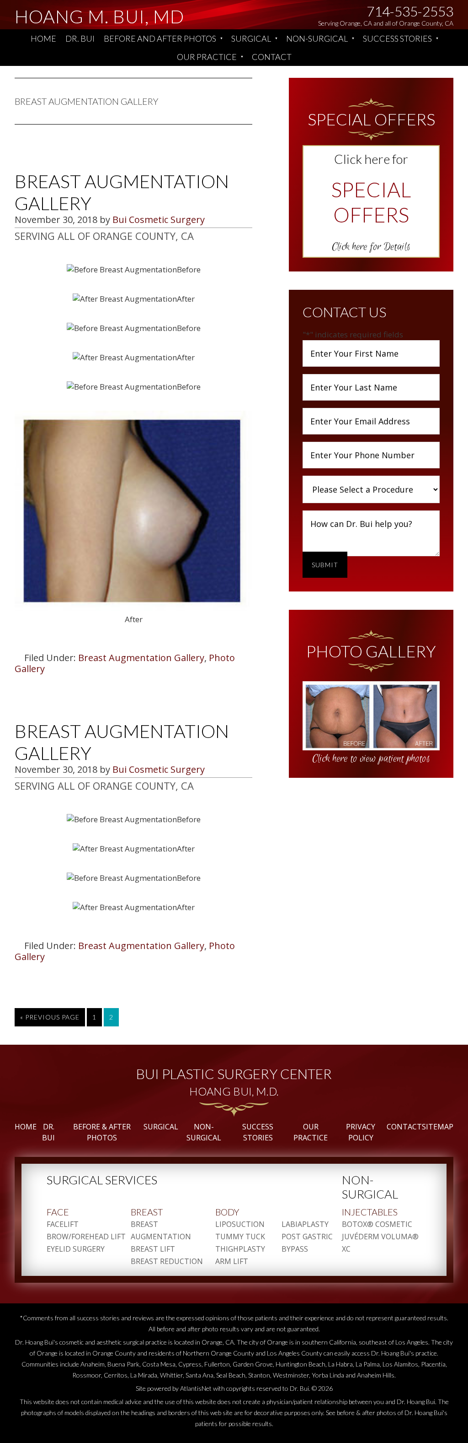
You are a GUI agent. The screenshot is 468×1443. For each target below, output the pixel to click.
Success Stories (397, 38)
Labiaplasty (305, 1224)
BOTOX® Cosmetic (377, 1224)
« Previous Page (50, 1019)
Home (43, 38)
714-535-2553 (410, 11)
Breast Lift (153, 1249)
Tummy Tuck (240, 1236)
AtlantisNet (196, 1388)
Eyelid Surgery (76, 1249)
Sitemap (437, 1127)
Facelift (63, 1224)
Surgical (251, 38)
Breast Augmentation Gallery (141, 657)
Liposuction (240, 1224)
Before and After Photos (160, 38)
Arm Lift (231, 1261)
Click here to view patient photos (371, 758)
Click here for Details (371, 247)
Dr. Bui (80, 38)
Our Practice (207, 57)
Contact (272, 57)
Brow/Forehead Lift (86, 1236)
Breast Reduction (167, 1261)
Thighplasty (240, 1249)
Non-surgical (317, 38)
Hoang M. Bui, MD (99, 22)
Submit (325, 565)
